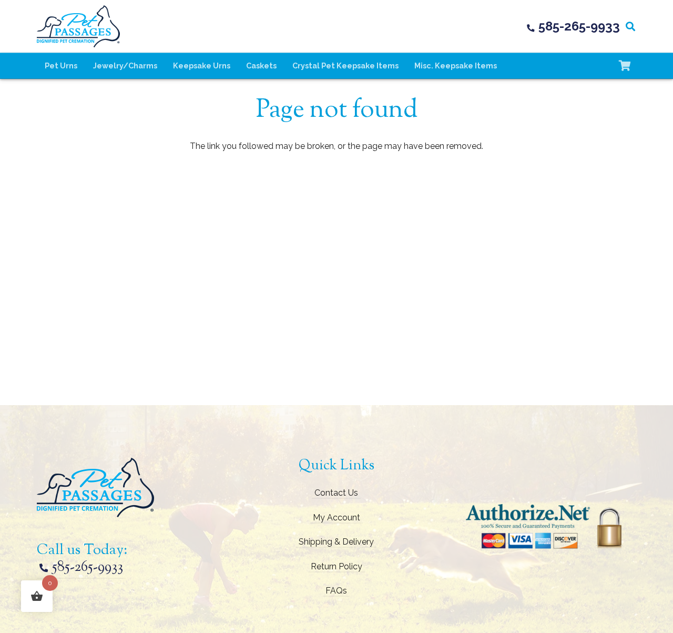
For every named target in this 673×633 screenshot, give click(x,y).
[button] (630, 26)
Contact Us (336, 493)
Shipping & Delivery (336, 542)
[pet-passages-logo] (78, 26)
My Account (336, 518)
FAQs (336, 591)
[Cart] (624, 66)
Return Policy (336, 566)
